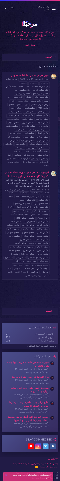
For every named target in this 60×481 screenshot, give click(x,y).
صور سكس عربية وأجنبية (37, 372)
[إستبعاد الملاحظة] (6, 475)
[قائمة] (54, 8)
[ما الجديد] (5, 8)
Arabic (52, 459)
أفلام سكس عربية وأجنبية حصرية (34, 398)
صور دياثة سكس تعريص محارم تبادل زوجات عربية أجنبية (28, 162)
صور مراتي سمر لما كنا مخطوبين (30, 75)
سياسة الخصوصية (21, 464)
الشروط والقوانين (39, 464)
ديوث (47, 79)
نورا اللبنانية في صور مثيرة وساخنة (30, 377)
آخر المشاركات (43, 356)
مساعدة (54, 467)
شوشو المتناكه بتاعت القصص (36, 190)
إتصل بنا (54, 464)
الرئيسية (44, 467)
